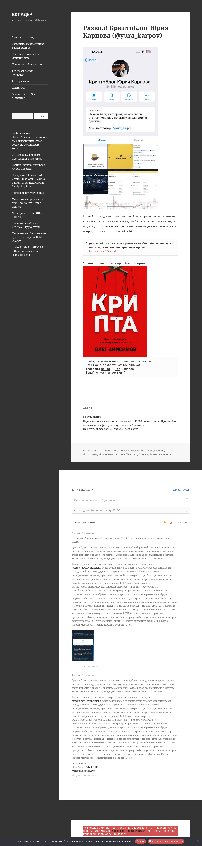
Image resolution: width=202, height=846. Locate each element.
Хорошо (140, 841)
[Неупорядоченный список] (97, 510)
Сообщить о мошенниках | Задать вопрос (29, 45)
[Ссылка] (110, 510)
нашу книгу (106, 263)
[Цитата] (101, 510)
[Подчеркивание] (83, 510)
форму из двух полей (114, 425)
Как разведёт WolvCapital (28, 192)
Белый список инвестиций (105, 372)
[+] (118, 510)
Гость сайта (111, 450)
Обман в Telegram (126, 454)
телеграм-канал (122, 421)
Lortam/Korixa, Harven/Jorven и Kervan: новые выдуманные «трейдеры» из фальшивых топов (29, 141)
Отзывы (143, 454)
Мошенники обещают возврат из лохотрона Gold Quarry (29, 237)
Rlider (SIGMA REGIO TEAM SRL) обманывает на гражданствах (29, 251)
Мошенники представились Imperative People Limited (27, 202)
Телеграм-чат (20, 81)
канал (105, 368)
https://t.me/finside (101, 251)
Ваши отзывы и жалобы (138, 450)
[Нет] (198, 841)
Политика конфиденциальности (166, 841)
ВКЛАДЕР (22, 14)
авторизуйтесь (180, 489)
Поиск (41, 116)
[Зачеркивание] (88, 510)
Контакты (18, 87)
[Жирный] (75, 510)
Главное (159, 450)
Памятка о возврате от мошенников (26, 56)
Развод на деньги (160, 454)
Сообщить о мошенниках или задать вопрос (119, 361)
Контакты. (154, 831)
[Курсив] (79, 510)
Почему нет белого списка (28, 64)
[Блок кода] (106, 510)
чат (117, 368)
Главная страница (23, 37)
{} (114, 510)
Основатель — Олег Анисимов (24, 96)
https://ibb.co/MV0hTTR (85, 766)
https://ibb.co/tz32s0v (83, 770)
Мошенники (106, 454)
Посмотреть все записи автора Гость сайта (111, 429)
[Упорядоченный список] (92, 510)
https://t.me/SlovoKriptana (86, 567)
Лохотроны (90, 454)
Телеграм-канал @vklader (22, 72)
